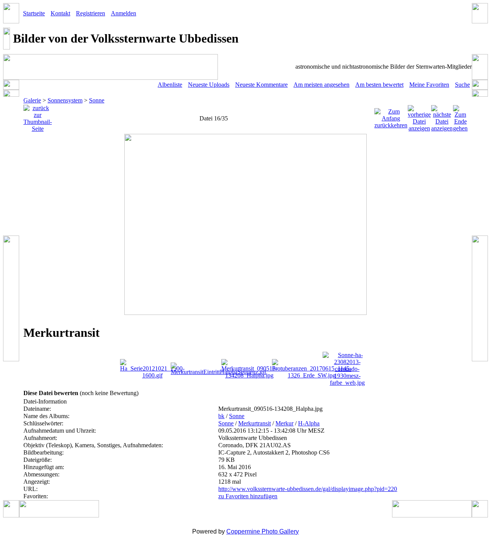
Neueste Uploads (208, 84)
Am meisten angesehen (321, 84)
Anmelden (123, 13)
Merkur (284, 423)
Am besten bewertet (379, 84)
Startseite (34, 13)
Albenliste (170, 84)
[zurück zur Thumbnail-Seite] (37, 116)
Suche (462, 84)
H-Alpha (309, 423)
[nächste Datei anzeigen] (442, 116)
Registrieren (90, 13)
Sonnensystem (65, 100)
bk (221, 416)
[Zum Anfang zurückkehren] (390, 116)
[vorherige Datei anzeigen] (419, 116)
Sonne (96, 100)
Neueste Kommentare (261, 84)
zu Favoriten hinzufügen (247, 496)
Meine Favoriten (429, 84)
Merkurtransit (254, 423)
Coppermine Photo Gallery (262, 531)
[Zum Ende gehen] (460, 116)
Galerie (32, 100)
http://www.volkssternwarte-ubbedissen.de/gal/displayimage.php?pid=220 (307, 489)
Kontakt (60, 13)
